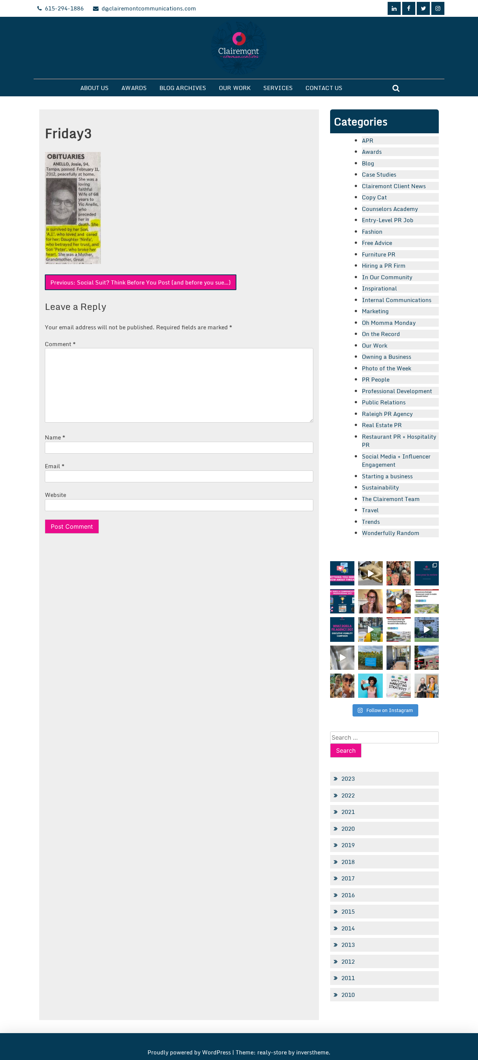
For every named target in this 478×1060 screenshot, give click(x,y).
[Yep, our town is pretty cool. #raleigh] (370, 658)
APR (367, 140)
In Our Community (387, 277)
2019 (348, 844)
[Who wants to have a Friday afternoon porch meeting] (399, 658)
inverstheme (312, 1052)
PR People (375, 379)
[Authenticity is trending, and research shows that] (370, 686)
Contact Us (323, 87)
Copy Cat (374, 197)
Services (278, 87)
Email (55, 465)
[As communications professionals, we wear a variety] (342, 601)
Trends (371, 521)
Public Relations (384, 402)
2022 (348, 795)
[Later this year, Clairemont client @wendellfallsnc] (427, 601)
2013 (348, 944)
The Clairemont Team (391, 498)
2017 (348, 878)
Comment (60, 343)
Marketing (375, 311)
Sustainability (380, 487)
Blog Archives (182, 87)
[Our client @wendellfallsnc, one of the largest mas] (399, 629)
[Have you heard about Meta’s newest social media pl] (342, 573)
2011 (348, 977)
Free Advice (377, 242)
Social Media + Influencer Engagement (396, 460)
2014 (348, 928)
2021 (348, 811)
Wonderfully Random (390, 532)
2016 (348, 894)
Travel (370, 510)
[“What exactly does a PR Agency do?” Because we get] (342, 629)
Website (55, 494)
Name (55, 437)
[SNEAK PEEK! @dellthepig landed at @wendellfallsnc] (370, 573)
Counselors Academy (390, 208)
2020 (348, 828)
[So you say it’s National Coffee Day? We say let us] (370, 629)
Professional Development (397, 390)
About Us (94, 87)
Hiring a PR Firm (384, 265)
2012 (348, 961)
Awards (134, 87)
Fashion (372, 231)
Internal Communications (396, 299)
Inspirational (379, 288)
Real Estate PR (382, 424)
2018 (348, 861)
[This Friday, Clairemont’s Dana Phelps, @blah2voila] (370, 601)
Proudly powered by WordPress (190, 1052)
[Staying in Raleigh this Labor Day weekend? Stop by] (427, 629)
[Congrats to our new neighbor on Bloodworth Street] (427, 658)
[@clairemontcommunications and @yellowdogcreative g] (399, 601)
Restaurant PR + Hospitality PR (399, 441)
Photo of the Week (386, 368)
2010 (348, 994)
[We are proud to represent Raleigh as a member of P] (399, 573)
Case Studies (379, 174)
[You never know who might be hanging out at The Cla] (342, 658)
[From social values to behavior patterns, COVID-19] (399, 686)
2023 (348, 778)
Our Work (235, 87)
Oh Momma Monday (389, 322)
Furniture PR (378, 254)
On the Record (381, 333)
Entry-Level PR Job (387, 219)
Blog (368, 163)
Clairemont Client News (394, 185)
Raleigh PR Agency (387, 413)
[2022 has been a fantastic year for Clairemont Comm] (427, 573)
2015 (348, 911)
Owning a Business (386, 356)
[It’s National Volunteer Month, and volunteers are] (342, 686)
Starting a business (387, 476)
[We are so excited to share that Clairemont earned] (427, 686)
